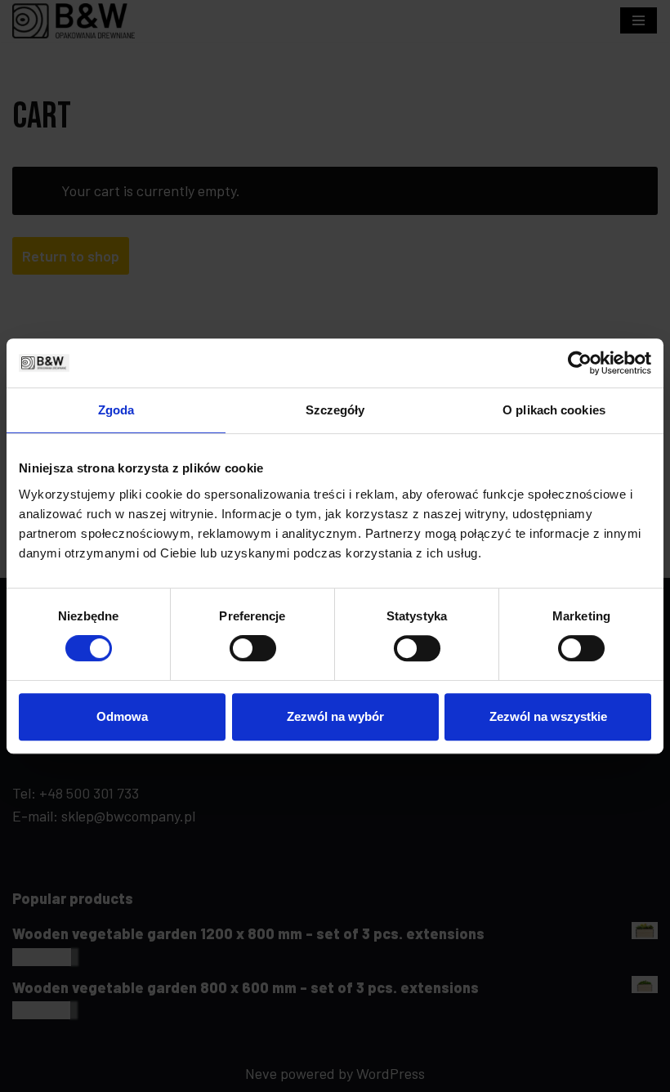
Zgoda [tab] (116, 410)
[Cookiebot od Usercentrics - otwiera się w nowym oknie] (579, 363)
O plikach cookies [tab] (553, 410)
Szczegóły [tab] (335, 410)
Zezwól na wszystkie (548, 716)
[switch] (253, 648)
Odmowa (122, 716)
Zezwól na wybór (335, 716)
